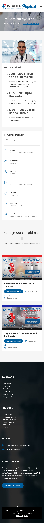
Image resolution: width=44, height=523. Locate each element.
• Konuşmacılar (7, 394)
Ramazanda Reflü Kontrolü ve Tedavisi (19, 285)
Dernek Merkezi (12, 298)
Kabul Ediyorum (22, 516)
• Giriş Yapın (6, 386)
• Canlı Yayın (6, 384)
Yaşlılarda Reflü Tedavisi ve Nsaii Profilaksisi (20, 334)
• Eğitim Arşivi (7, 391)
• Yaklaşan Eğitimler (9, 417)
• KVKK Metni (6, 425)
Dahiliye (13, 163)
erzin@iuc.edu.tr (16, 206)
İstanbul (13, 174)
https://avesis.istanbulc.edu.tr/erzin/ (23, 216)
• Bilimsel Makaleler (9, 420)
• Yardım (5, 427)
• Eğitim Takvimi (7, 414)
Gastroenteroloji (14, 291)
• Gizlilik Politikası (8, 422)
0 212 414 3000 (15, 195)
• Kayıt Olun (6, 389)
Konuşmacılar (15, 23)
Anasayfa (5, 23)
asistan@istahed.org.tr (13, 449)
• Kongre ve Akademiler (11, 397)
